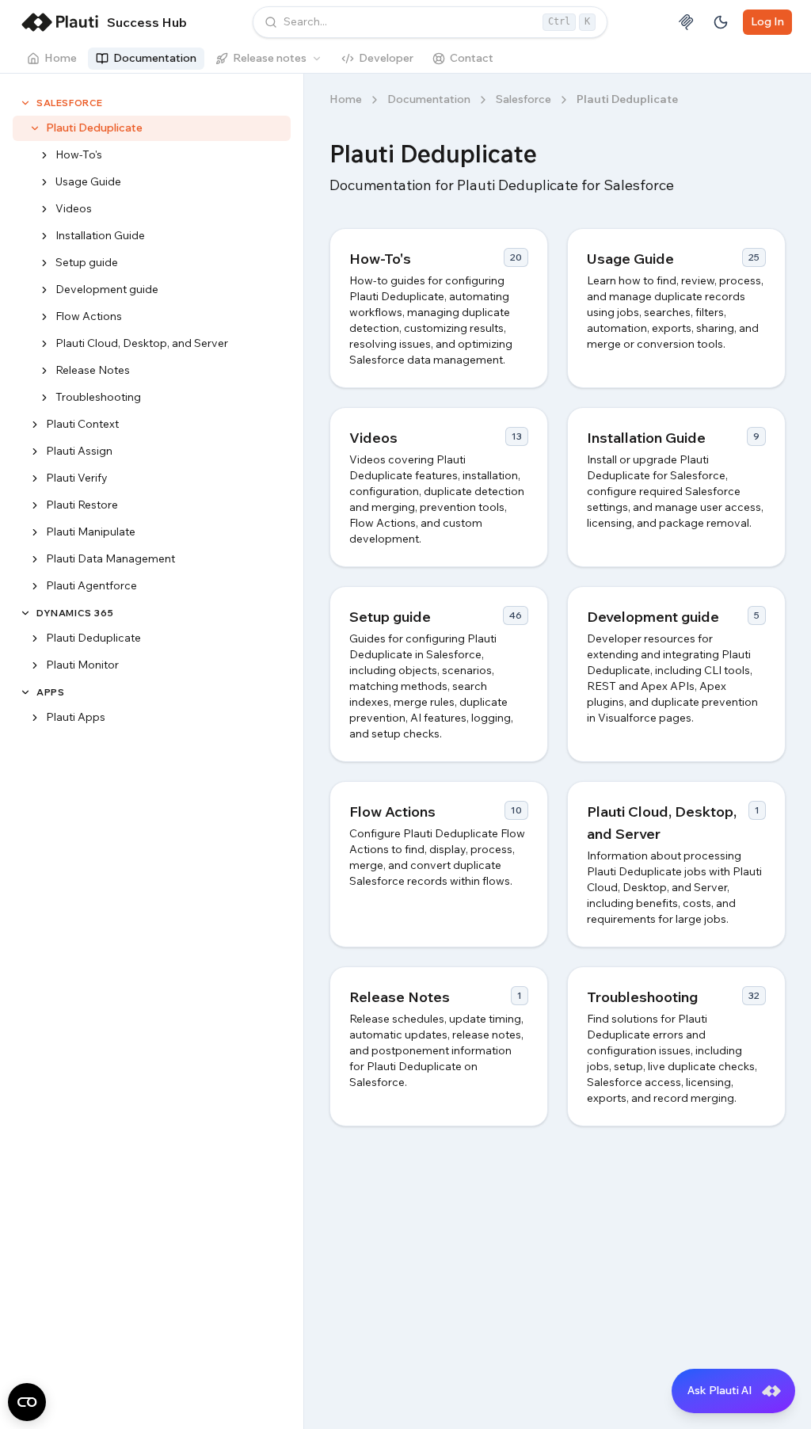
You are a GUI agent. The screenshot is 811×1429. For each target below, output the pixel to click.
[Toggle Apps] (25, 692)
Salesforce (69, 103)
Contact (471, 58)
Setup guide (86, 262)
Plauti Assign (79, 451)
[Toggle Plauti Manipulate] (35, 532)
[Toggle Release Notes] (44, 370)
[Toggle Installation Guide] (44, 236)
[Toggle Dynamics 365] (25, 613)
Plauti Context (82, 424)
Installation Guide (100, 235)
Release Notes (92, 370)
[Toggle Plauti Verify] (35, 478)
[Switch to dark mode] (720, 22)
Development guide (106, 289)
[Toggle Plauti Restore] (35, 505)
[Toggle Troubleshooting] (44, 397)
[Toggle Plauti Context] (35, 424)
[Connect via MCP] (686, 22)
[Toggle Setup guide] (44, 263)
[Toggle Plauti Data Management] (35, 559)
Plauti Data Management (110, 558)
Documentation (154, 58)
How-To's (78, 154)
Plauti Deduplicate (94, 127)
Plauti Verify (77, 478)
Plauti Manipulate (90, 531)
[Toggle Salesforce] (25, 103)
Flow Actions (88, 316)
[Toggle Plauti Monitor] (35, 665)
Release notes (270, 58)
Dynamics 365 (74, 613)
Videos (73, 208)
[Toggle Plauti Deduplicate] (35, 128)
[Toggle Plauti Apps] (35, 717)
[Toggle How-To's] (44, 155)
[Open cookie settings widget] (27, 1402)
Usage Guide (88, 181)
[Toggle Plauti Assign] (35, 451)
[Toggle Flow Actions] (44, 317)
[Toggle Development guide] (44, 290)
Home (60, 58)
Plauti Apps (75, 717)
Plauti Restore (82, 504)
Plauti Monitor (82, 664)
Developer (386, 58)
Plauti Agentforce (91, 585)
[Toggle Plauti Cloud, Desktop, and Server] (44, 343)
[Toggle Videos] (44, 209)
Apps (50, 692)
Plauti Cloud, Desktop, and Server (141, 343)
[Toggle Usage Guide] (44, 182)
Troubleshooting (98, 397)
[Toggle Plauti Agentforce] (35, 586)
